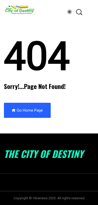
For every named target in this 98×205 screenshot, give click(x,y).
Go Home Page (29, 110)
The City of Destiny (43, 153)
